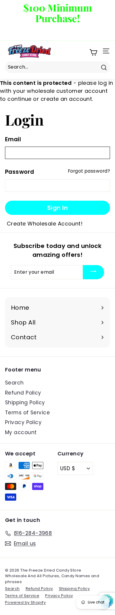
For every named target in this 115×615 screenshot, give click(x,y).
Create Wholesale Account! (45, 223)
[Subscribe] (93, 272)
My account (21, 432)
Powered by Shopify (25, 602)
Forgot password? (89, 171)
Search (14, 382)
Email (13, 139)
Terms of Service (27, 412)
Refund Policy (23, 392)
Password (19, 172)
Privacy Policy (23, 422)
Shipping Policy (25, 402)
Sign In (57, 208)
